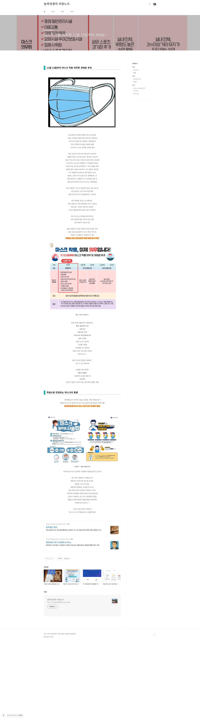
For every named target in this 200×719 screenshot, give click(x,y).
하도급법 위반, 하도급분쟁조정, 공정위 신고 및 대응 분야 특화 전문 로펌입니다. (73, 530)
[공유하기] (50, 558)
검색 (149, 4)
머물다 (135, 82)
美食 (134, 73)
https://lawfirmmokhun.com (56, 524)
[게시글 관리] (52, 558)
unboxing (136, 94)
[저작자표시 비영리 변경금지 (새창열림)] (67, 558)
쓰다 (71, 11)
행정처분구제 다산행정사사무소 (58, 542)
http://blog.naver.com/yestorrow (58, 539)
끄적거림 (135, 91)
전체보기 (135, 63)
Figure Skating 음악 (139, 88)
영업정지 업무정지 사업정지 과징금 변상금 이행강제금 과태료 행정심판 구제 (72, 545)
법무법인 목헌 (51, 527)
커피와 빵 (136, 70)
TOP (154, 634)
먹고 (62, 11)
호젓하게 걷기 (137, 79)
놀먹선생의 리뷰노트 (57, 4)
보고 (53, 11)
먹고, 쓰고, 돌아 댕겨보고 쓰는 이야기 (58, 602)
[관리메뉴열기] (3, 715)
